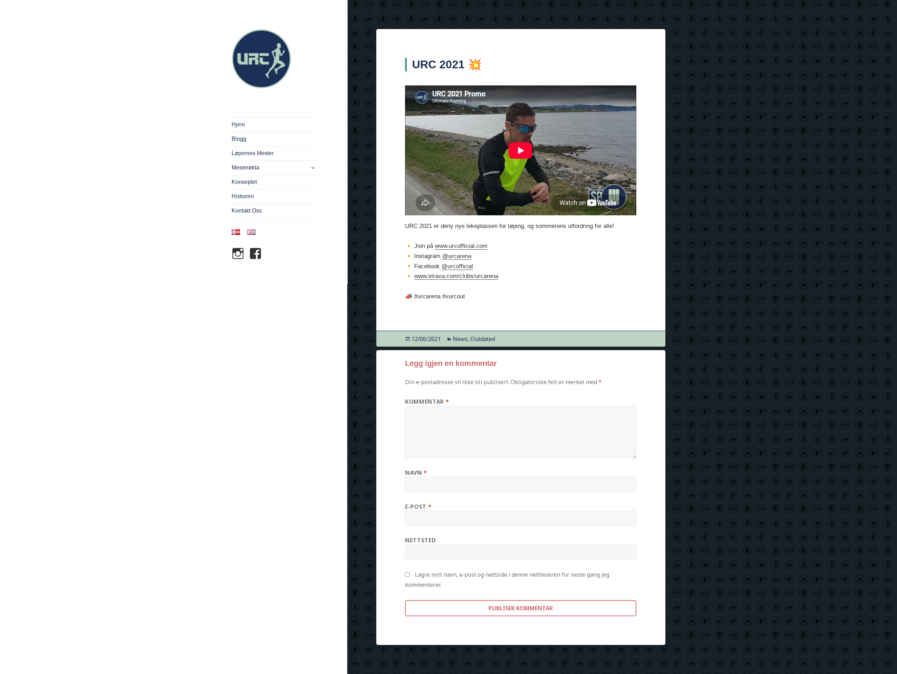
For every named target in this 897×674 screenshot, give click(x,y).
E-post (418, 506)
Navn (416, 473)
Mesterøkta (245, 168)
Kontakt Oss (247, 211)
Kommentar (427, 401)
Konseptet (244, 182)
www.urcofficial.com (461, 246)
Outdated (483, 339)
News (460, 339)
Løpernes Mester (253, 153)
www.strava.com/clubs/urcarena (456, 276)
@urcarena (456, 256)
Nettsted (420, 540)
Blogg (239, 139)
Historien (243, 196)
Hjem (238, 124)
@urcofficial (457, 266)
